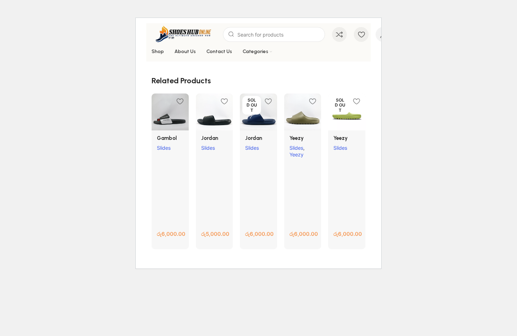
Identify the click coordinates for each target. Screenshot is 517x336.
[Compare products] (339, 34)
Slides (164, 148)
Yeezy (296, 154)
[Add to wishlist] (180, 101)
